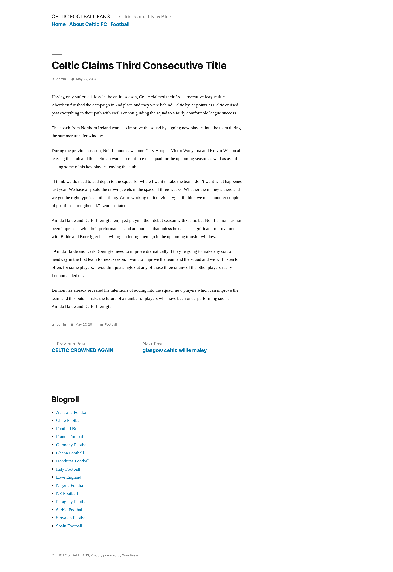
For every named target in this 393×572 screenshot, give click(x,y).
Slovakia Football (72, 518)
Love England (68, 477)
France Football (70, 436)
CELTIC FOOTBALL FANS (81, 16)
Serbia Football (70, 510)
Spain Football (69, 526)
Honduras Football (73, 461)
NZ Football (67, 493)
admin (61, 79)
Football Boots (69, 429)
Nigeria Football (71, 485)
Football (120, 24)
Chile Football (69, 420)
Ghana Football (70, 453)
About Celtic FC (88, 24)
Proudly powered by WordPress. (115, 555)
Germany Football (72, 445)
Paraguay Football (72, 501)
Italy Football (68, 469)
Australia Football (72, 412)
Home (59, 24)
